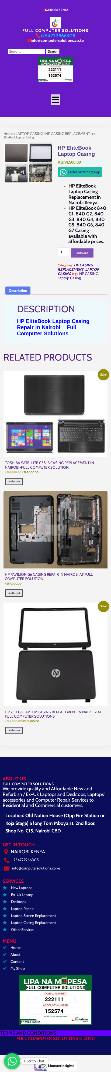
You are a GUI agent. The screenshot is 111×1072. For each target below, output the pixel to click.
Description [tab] (18, 290)
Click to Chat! (34, 1061)
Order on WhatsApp (84, 172)
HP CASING (88, 273)
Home (8, 133)
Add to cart (82, 252)
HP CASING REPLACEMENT (67, 133)
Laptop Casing (69, 278)
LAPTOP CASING (29, 133)
